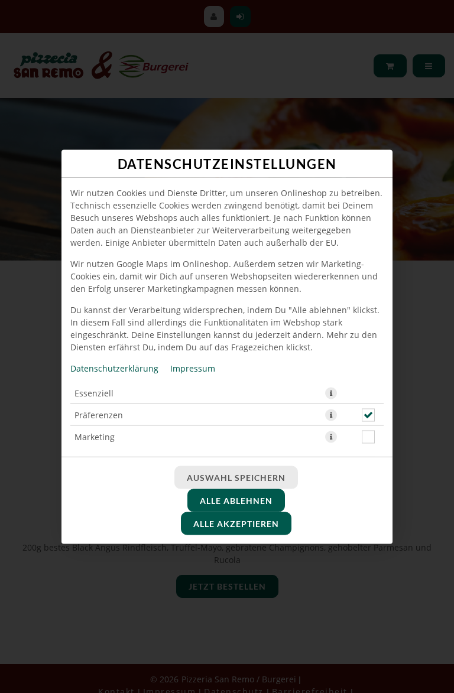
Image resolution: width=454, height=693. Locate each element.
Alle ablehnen (236, 500)
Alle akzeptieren (236, 523)
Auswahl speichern (236, 477)
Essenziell (94, 392)
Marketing (94, 436)
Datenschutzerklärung (114, 367)
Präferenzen (98, 414)
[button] (331, 393)
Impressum (192, 367)
